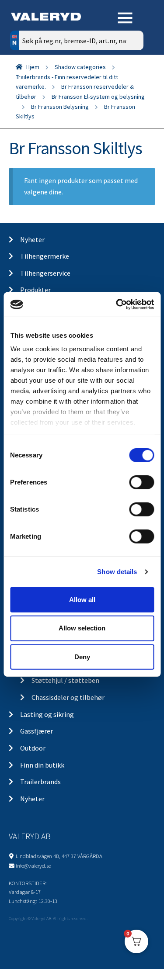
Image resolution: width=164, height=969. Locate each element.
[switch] (141, 482)
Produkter (35, 289)
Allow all (82, 599)
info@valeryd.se (33, 865)
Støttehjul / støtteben (65, 680)
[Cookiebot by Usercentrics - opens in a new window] (117, 304)
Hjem (32, 67)
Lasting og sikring (47, 714)
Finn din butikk (42, 765)
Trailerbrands (40, 781)
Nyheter (32, 239)
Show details (117, 571)
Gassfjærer (36, 731)
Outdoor (32, 748)
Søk (130, 77)
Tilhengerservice (45, 273)
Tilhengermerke (44, 256)
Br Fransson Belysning (60, 107)
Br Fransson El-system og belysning (98, 96)
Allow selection (82, 628)
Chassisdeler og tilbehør (68, 697)
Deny (82, 657)
